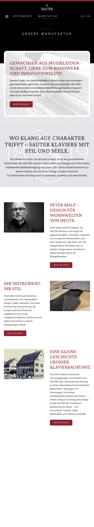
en (88, 16)
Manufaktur (47, 16)
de (83, 16)
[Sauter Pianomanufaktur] (47, 7)
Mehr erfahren (61, 265)
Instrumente (22, 16)
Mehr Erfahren (21, 104)
